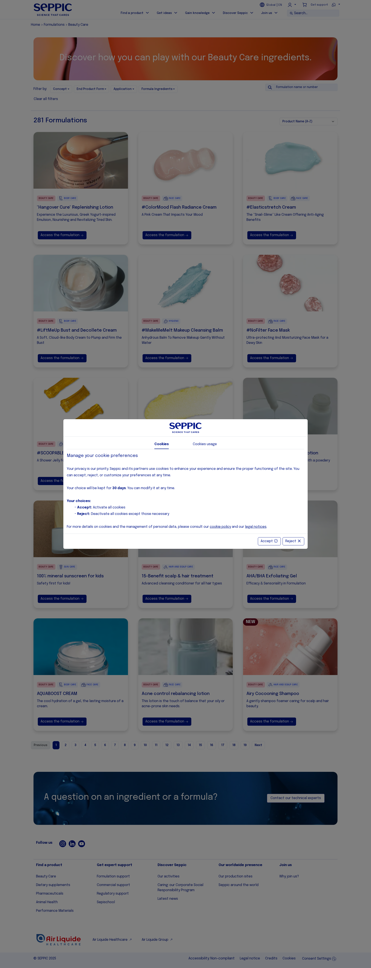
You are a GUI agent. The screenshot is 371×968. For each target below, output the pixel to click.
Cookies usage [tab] (205, 444)
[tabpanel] (185, 491)
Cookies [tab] (161, 444)
